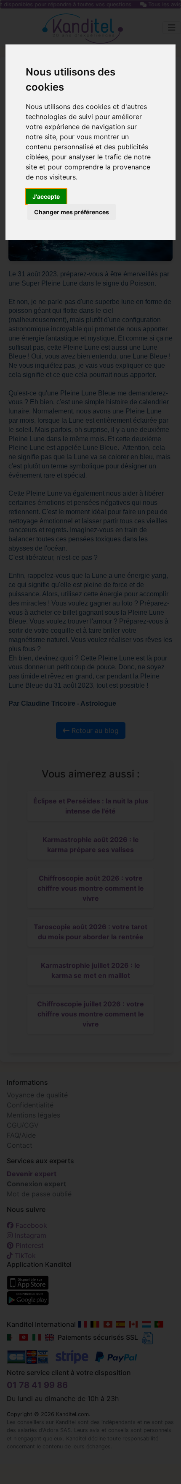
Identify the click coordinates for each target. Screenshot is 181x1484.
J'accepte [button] (46, 196)
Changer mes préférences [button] (71, 212)
